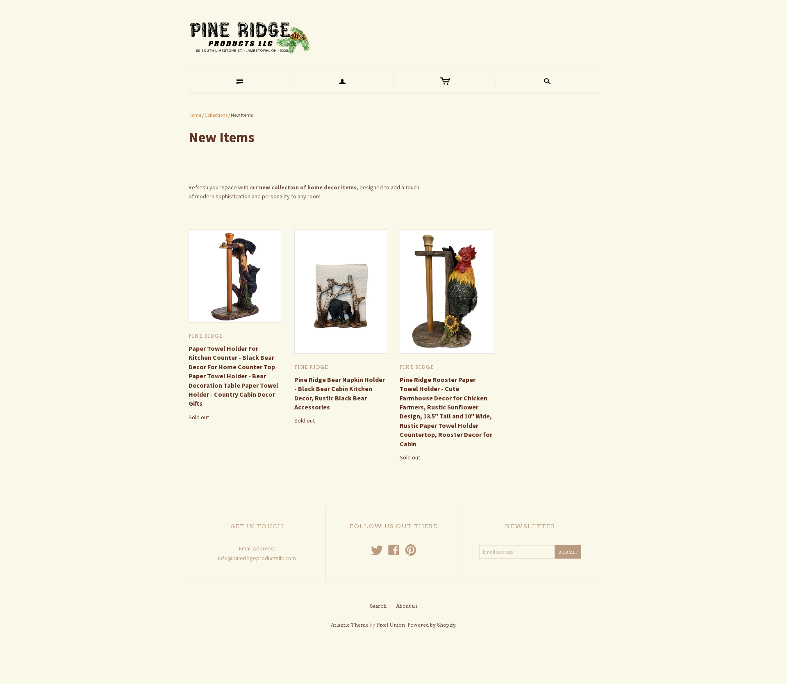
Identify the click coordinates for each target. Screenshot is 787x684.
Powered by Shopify (431, 625)
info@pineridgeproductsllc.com (257, 558)
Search (378, 606)
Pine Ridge (206, 336)
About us (407, 606)
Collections (216, 115)
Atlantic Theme (349, 625)
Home (195, 115)
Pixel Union (391, 625)
